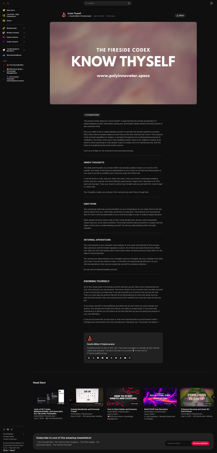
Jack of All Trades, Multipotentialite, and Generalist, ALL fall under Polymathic (48, 411)
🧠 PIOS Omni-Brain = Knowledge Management (120, 418)
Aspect (12, 450)
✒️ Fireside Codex (92, 115)
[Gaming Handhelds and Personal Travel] (86, 397)
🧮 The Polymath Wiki (54, 418)
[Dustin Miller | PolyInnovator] (63, 14)
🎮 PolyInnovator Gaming (92, 416)
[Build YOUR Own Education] (160, 397)
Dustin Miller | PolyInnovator (81, 16)
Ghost (5, 450)
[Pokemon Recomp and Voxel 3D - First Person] (197, 397)
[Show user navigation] (212, 3)
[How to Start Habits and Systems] (123, 397)
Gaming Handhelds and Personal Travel (85, 410)
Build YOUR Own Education (156, 409)
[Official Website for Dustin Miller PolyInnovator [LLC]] (8, 3)
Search (91, 3)
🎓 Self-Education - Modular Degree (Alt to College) (159, 418)
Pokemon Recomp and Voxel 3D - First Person (195, 410)
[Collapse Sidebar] (4, 3)
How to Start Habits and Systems (122, 409)
